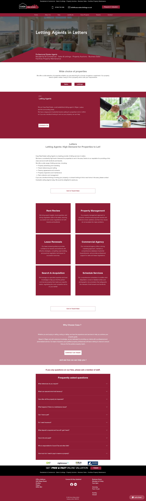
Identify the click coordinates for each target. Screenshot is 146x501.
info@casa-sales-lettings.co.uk (81, 7)
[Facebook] (104, 12)
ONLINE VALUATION (77, 468)
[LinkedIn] (75, 484)
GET (48, 468)
